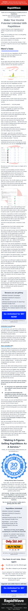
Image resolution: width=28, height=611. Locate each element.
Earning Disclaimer (18, 607)
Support (3, 607)
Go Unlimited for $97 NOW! (14, 315)
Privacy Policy (9, 607)
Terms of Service (16, 609)
